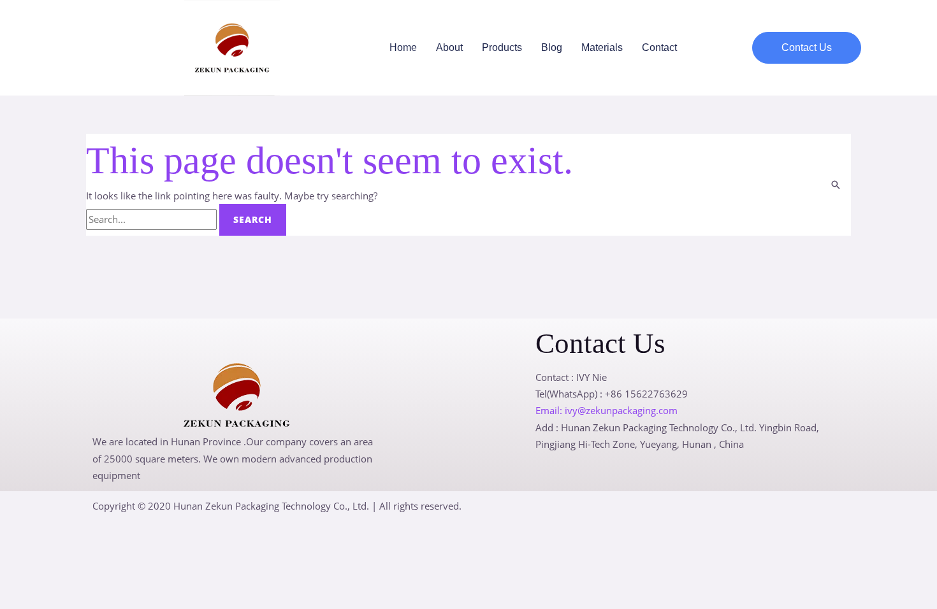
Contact (659, 47)
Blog (551, 47)
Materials (602, 47)
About (449, 47)
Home (403, 47)
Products (502, 47)
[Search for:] (152, 219)
